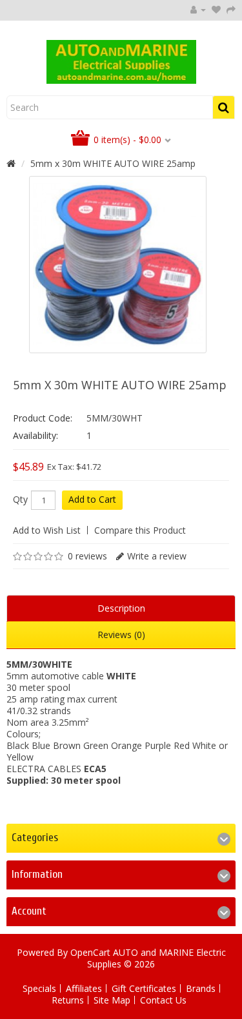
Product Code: (42, 418)
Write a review (157, 556)
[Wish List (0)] (216, 9)
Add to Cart (92, 499)
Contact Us (163, 1000)
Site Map (112, 1000)
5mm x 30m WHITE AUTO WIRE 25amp (113, 163)
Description (121, 608)
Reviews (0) (121, 634)
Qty (20, 499)
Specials (39, 988)
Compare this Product (140, 530)
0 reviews (87, 556)
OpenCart (90, 952)
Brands (201, 988)
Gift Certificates (144, 988)
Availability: (35, 435)
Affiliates (84, 988)
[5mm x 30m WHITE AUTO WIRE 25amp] (118, 264)
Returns (68, 1000)
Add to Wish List (47, 530)
